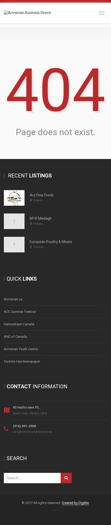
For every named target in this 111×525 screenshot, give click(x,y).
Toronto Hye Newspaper (22, 361)
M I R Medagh (41, 218)
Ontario (38, 200)
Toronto (38, 247)
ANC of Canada (15, 337)
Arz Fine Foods (42, 195)
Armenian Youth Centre (21, 349)
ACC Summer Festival (20, 312)
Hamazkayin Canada (19, 324)
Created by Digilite (75, 503)
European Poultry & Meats (51, 242)
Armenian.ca (13, 299)
